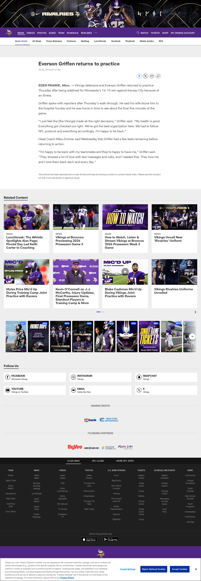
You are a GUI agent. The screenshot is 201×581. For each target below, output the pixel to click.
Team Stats (10, 498)
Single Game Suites (141, 511)
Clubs (141, 519)
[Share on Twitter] (145, 77)
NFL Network (62, 504)
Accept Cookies (179, 569)
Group (141, 491)
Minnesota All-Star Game (164, 501)
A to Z (116, 475)
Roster (11, 475)
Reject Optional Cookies (154, 569)
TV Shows (62, 509)
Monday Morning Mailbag (36, 486)
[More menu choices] (95, 32)
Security (116, 514)
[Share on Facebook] (139, 77)
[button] (98, 312)
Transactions (10, 493)
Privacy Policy (67, 577)
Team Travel (89, 509)
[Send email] (151, 77)
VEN (62, 483)
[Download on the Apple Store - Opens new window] (89, 539)
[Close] (196, 569)
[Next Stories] (192, 336)
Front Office (11, 511)
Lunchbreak (36, 493)
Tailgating (116, 519)
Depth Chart (11, 480)
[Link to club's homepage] (9, 32)
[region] (100, 569)
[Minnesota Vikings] (100, 554)
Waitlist (141, 496)
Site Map (190, 522)
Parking (116, 493)
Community (190, 475)
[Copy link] (158, 76)
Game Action (89, 491)
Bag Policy (116, 480)
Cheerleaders (89, 496)
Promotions (190, 517)
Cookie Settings (128, 569)
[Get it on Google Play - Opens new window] (110, 541)
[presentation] (196, 312)
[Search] (138, 32)
